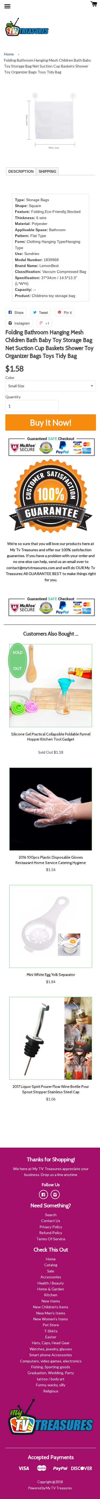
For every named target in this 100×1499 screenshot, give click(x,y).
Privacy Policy (50, 1226)
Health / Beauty (51, 1283)
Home (9, 54)
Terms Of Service (50, 1239)
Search (51, 1214)
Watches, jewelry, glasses (51, 1349)
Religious (50, 1391)
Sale (50, 1271)
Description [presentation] (21, 171)
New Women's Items (50, 1319)
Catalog (50, 1265)
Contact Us (50, 1220)
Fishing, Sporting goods (50, 1367)
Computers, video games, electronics (51, 1361)
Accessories (51, 1277)
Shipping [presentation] (47, 171)
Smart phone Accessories (50, 1355)
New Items (51, 1301)
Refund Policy (50, 1232)
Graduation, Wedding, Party (50, 1372)
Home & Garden (50, 1289)
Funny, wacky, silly (50, 1384)
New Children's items (50, 1307)
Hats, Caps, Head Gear (51, 1342)
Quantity (13, 397)
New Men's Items (50, 1313)
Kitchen (50, 1295)
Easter (50, 1337)
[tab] (21, 171)
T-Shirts (51, 1331)
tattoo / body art (51, 1379)
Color (9, 377)
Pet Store (51, 1325)
